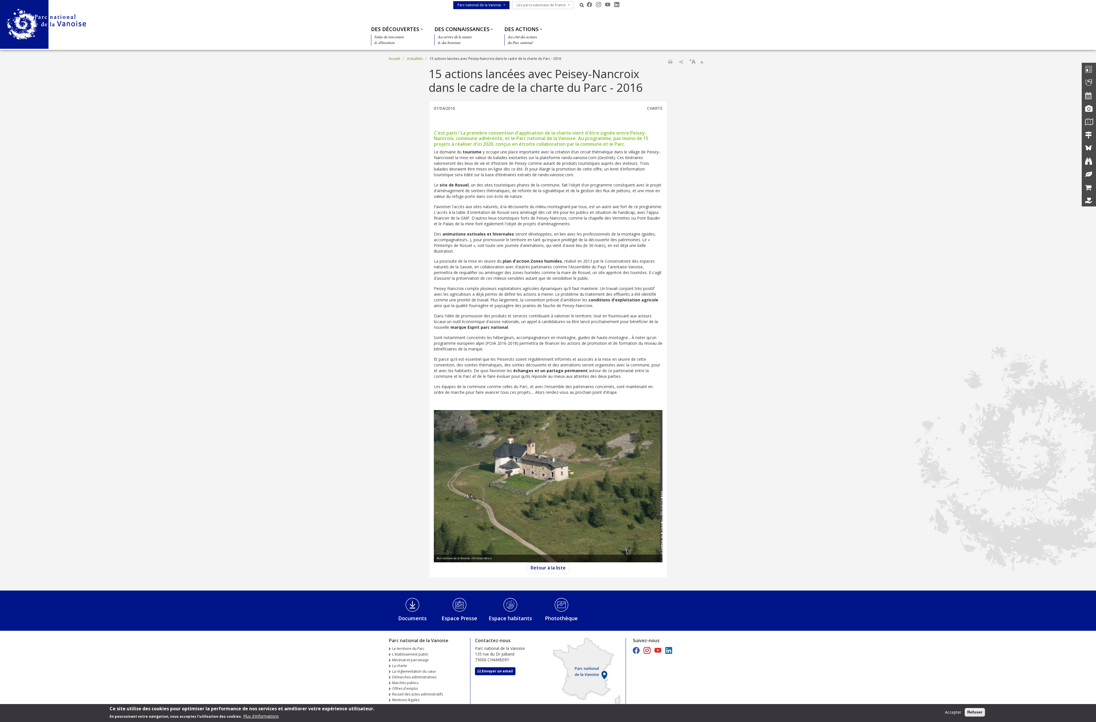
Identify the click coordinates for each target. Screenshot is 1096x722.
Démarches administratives (414, 677)
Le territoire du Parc (408, 648)
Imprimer (670, 61)
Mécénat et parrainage (410, 660)
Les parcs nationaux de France (541, 5)
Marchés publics (405, 682)
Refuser (974, 712)
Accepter (953, 712)
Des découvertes (395, 29)
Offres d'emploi (405, 688)
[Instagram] (598, 4)
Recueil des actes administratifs (417, 694)
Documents (412, 618)
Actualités (415, 58)
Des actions (521, 29)
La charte (399, 665)
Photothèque (561, 618)
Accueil (394, 58)
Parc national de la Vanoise (479, 5)
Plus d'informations (261, 716)
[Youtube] (607, 4)
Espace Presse (459, 618)
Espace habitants (510, 618)
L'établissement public (410, 654)
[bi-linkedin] (616, 4)
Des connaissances (461, 29)
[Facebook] (589, 4)
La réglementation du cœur (414, 671)
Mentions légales (405, 699)
